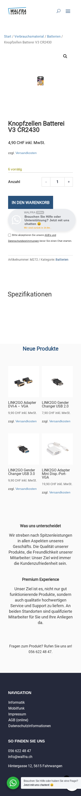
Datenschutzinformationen (29, 726)
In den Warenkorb (31, 202)
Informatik (16, 702)
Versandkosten (26, 153)
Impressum (17, 714)
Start (7, 36)
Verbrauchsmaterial (29, 36)
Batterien (54, 36)
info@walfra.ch (20, 757)
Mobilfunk (16, 708)
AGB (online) (18, 720)
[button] (65, 56)
